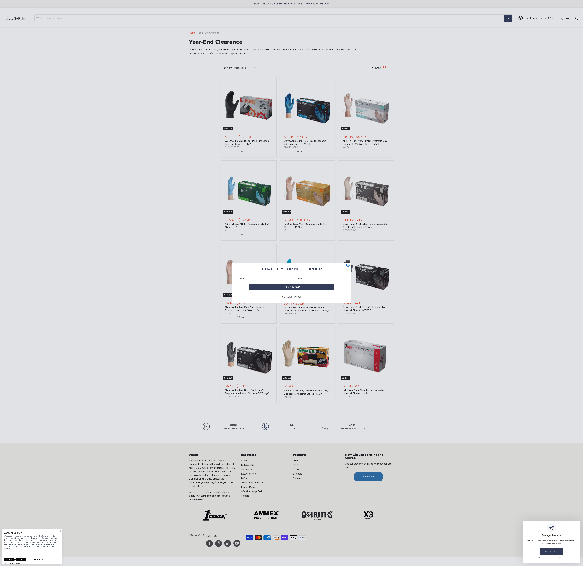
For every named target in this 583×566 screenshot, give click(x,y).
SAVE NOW (291, 287)
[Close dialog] (347, 265)
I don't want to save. (291, 296)
